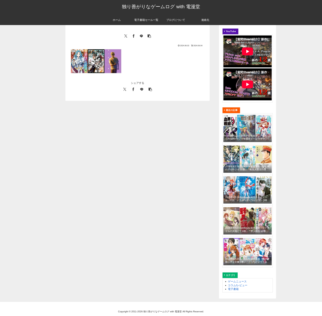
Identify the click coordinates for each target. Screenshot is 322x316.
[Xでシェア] (125, 35)
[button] (149, 35)
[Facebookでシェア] (133, 35)
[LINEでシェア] (141, 35)
